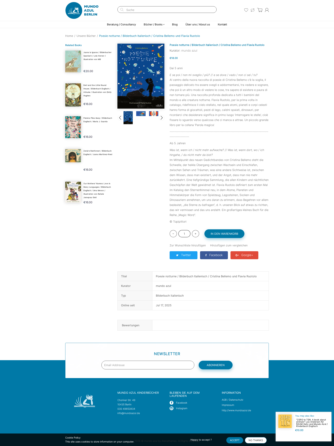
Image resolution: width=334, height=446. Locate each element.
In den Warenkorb (224, 233)
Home (69, 36)
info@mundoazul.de (128, 413)
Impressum (228, 404)
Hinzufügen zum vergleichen (229, 245)
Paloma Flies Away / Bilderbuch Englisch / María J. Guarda (98, 119)
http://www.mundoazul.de (236, 410)
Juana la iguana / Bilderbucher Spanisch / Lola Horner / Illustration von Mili (98, 55)
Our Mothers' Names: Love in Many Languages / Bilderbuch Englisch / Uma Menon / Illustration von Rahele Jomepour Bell (97, 190)
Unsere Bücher (86, 36)
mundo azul (189, 50)
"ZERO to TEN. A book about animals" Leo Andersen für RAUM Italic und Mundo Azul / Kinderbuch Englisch (312, 422)
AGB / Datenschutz (232, 399)
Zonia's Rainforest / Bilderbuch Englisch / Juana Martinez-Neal (98, 152)
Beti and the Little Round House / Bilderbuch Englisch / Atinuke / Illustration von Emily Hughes (98, 90)
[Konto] (267, 10)
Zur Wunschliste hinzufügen (188, 245)
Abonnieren (216, 365)
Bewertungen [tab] (130, 325)
